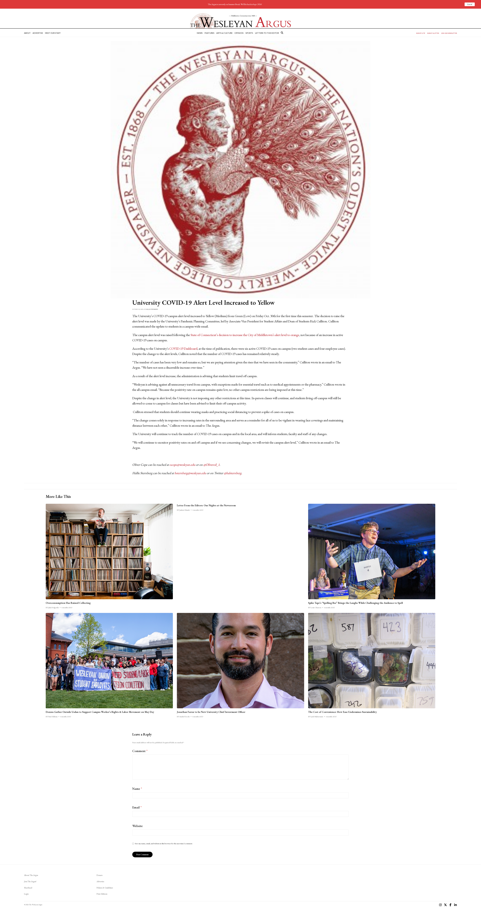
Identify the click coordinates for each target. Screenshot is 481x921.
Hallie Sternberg (152, 309)
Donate (100, 875)
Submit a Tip (420, 33)
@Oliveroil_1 (211, 465)
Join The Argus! (30, 881)
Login (26, 894)
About (27, 33)
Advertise (38, 33)
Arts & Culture (224, 33)
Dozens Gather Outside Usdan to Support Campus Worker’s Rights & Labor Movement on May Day (100, 712)
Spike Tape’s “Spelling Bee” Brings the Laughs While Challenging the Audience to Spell (355, 603)
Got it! (469, 4)
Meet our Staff (53, 33)
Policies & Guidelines (105, 887)
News (200, 33)
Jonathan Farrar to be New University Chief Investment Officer (211, 712)
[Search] (282, 32)
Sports (249, 33)
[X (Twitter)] (445, 904)
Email (137, 807)
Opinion (239, 33)
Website (137, 826)
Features (209, 33)
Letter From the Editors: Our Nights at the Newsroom (206, 505)
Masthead (28, 887)
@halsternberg (232, 473)
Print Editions (102, 894)
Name (137, 789)
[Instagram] (440, 904)
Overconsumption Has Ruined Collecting (68, 603)
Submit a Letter (433, 33)
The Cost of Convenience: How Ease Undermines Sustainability (342, 712)
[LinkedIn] (455, 904)
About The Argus (31, 875)
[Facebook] (450, 904)
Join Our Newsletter (449, 33)
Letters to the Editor (267, 33)
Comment (140, 751)
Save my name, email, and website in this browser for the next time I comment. (164, 843)
